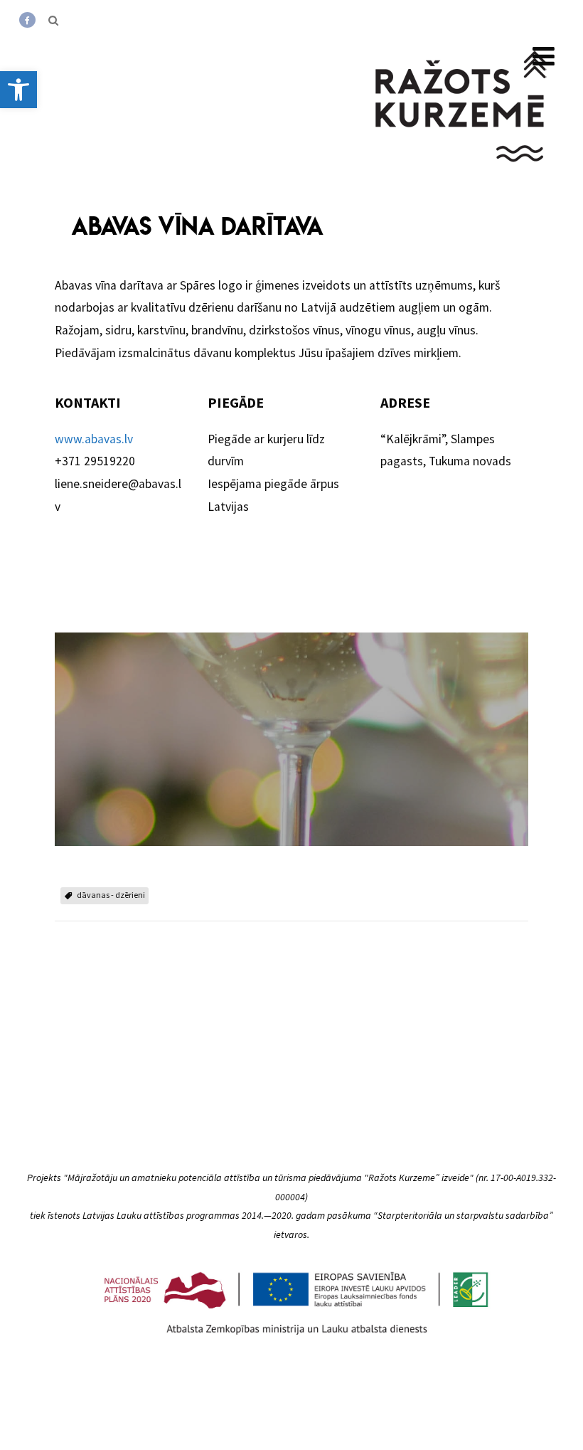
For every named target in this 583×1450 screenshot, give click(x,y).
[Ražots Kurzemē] (462, 180)
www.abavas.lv (94, 439)
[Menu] (544, 57)
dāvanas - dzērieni (111, 894)
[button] (18, 89)
